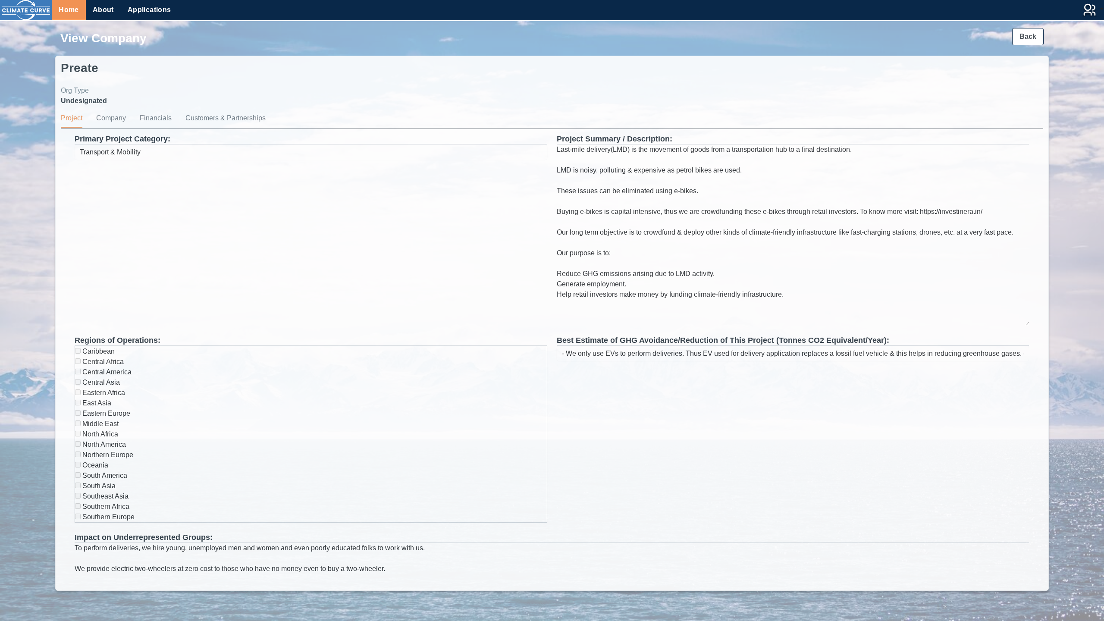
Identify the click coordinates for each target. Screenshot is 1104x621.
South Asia (98, 485)
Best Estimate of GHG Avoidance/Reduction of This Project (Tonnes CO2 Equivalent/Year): (723, 340)
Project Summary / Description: (614, 139)
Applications (149, 9)
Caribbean (98, 351)
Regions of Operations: (117, 340)
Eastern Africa (103, 392)
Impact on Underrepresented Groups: (144, 537)
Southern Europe (108, 517)
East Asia (96, 403)
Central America (106, 372)
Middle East (100, 423)
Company (111, 118)
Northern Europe (107, 454)
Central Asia (100, 382)
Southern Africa (105, 506)
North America (103, 444)
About (103, 9)
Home (69, 9)
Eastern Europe (105, 413)
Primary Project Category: (122, 139)
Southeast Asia (105, 496)
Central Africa (102, 361)
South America (104, 475)
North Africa (99, 434)
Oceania (94, 465)
